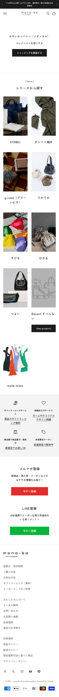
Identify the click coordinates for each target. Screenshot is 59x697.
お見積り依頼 (10, 616)
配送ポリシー (10, 650)
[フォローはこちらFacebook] (5, 671)
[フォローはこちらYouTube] (30, 671)
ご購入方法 (9, 572)
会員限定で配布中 (43, 444)
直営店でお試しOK (15, 448)
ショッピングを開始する (29, 52)
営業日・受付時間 (13, 566)
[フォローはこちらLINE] (39, 671)
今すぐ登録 (29, 491)
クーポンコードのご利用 (16, 589)
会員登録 (8, 622)
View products (43, 328)
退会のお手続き (11, 627)
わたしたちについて (14, 599)
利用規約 (8, 638)
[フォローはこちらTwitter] (13, 671)
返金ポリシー (10, 644)
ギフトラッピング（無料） (18, 583)
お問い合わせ (10, 610)
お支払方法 (9, 577)
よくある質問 (10, 605)
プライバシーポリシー (15, 661)
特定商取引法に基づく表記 (18, 655)
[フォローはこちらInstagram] (22, 671)
